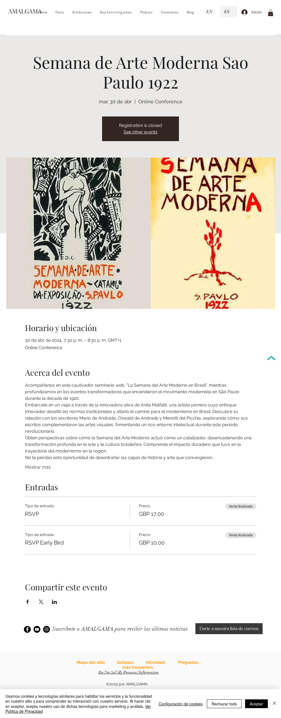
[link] (270, 13)
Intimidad (155, 662)
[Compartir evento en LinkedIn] (54, 602)
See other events (140, 132)
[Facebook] (27, 629)
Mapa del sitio (91, 662)
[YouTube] (36, 629)
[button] (82, 12)
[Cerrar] (274, 704)
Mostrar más (38, 467)
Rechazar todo (224, 703)
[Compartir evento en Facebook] (27, 602)
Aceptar (256, 703)
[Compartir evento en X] (41, 602)
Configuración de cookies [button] (181, 703)
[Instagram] (46, 629)
